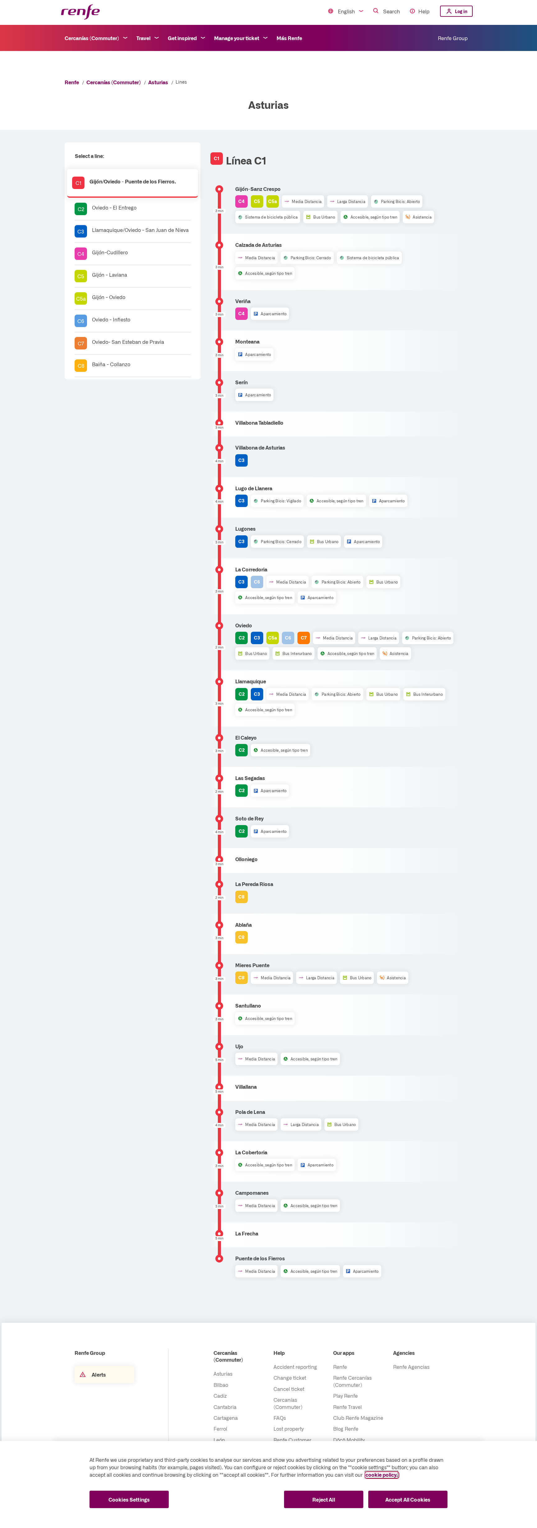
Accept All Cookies (408, 1499)
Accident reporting (295, 1367)
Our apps (344, 1353)
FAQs (279, 1418)
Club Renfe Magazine (358, 1418)
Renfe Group (453, 38)
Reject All (323, 1499)
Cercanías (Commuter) (92, 38)
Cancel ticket (288, 1389)
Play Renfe (345, 1395)
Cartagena (225, 1418)
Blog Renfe (345, 1428)
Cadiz (220, 1395)
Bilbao (220, 1385)
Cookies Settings (129, 1499)
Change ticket (289, 1377)
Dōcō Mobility (349, 1440)
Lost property (288, 1428)
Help (423, 11)
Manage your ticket (236, 38)
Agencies (404, 1353)
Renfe (72, 82)
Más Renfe (289, 38)
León (219, 1440)
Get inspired (182, 38)
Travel (143, 38)
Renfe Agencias (411, 1367)
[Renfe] (80, 12)
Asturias (158, 82)
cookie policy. (381, 1474)
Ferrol (220, 1428)
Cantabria (224, 1407)
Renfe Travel (347, 1407)
